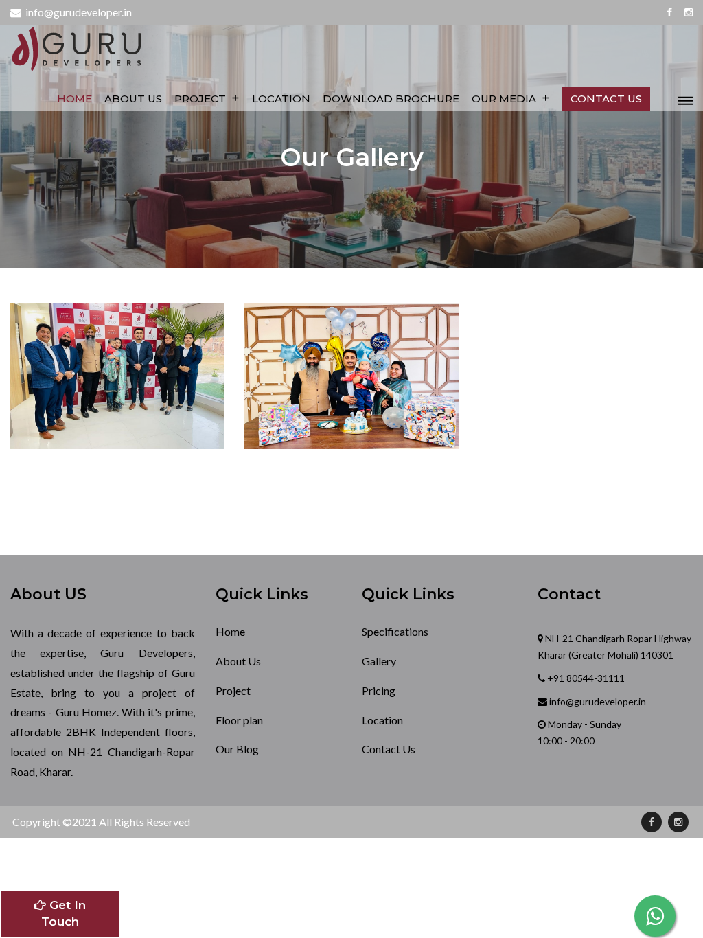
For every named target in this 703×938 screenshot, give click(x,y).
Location (281, 98)
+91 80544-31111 (585, 678)
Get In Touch (63, 913)
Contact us (606, 98)
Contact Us (388, 748)
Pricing (378, 690)
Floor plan (239, 720)
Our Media (511, 98)
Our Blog (237, 748)
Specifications (395, 631)
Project (207, 98)
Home (74, 98)
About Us (133, 98)
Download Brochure (391, 98)
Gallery (379, 660)
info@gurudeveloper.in (76, 12)
